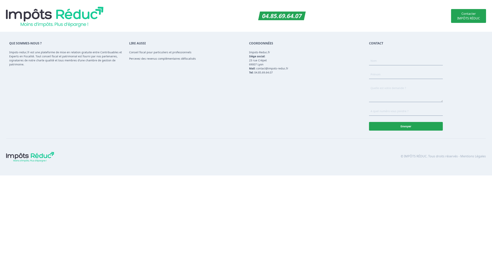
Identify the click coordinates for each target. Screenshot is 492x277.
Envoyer (406, 126)
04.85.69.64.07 (282, 16)
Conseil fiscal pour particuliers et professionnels (160, 52)
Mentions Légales (473, 156)
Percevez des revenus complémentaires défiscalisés (162, 58)
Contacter (468, 16)
